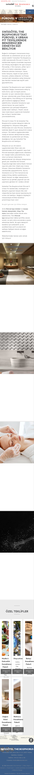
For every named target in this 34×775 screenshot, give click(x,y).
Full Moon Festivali (10, 12)
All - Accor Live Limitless (15, 737)
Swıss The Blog (20, 12)
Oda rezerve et (30, 12)
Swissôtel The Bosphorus (19, 1)
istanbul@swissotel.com (20, 760)
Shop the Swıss (16, 12)
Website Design (17, 770)
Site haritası (17, 765)
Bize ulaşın (27, 765)
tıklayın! (8, 238)
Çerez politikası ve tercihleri (25, 768)
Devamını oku (6, 671)
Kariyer (2, 768)
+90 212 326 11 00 (19, 757)
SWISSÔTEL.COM (5, 1)
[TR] (32, 5)
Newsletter (25, 737)
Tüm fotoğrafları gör (25, 20)
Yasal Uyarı (10, 768)
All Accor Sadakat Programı (3, 11)
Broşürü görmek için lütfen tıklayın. (14, 204)
